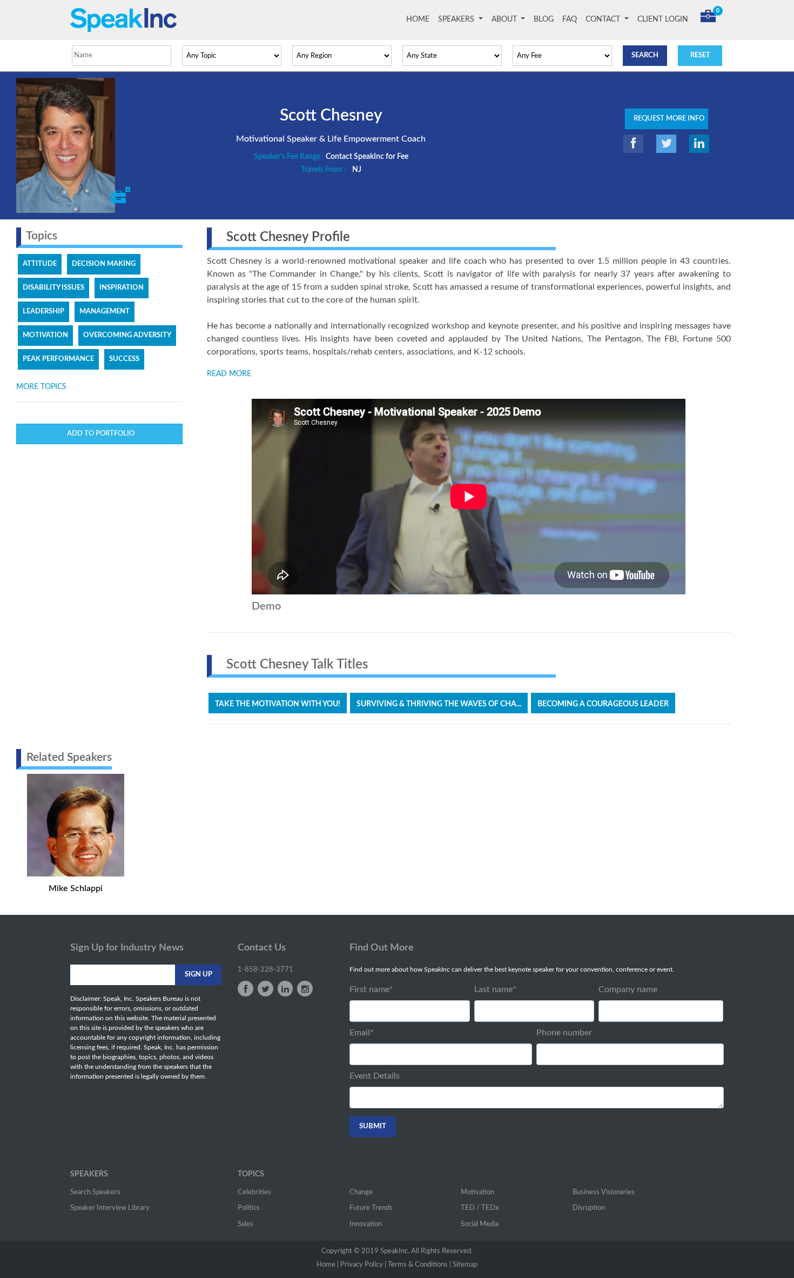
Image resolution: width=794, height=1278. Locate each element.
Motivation (477, 1192)
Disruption (589, 1208)
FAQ (569, 19)
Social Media (480, 1224)
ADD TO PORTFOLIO (99, 433)
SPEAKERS (457, 19)
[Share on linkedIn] (699, 144)
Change (361, 1192)
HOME (420, 19)
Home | (328, 1264)
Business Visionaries (604, 1192)
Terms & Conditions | (419, 1264)
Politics (249, 1208)
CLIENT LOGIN (662, 19)
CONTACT (604, 19)
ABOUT (505, 19)
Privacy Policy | (363, 1264)
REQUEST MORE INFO (666, 118)
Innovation (365, 1224)
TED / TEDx (480, 1208)
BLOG (544, 19)
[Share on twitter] (666, 144)
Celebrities (254, 1192)
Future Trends (371, 1208)
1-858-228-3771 (265, 969)
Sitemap (465, 1264)
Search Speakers (95, 1192)
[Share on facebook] (633, 144)
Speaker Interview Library (110, 1208)
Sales (245, 1224)
